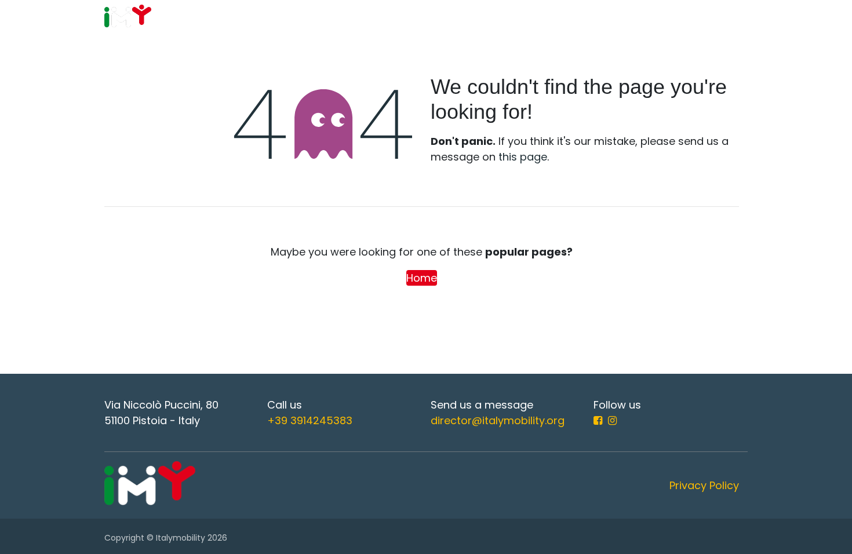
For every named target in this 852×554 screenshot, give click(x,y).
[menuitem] (311, 17)
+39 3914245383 (309, 420)
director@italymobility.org (498, 420)
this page (522, 157)
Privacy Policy (704, 485)
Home (421, 278)
